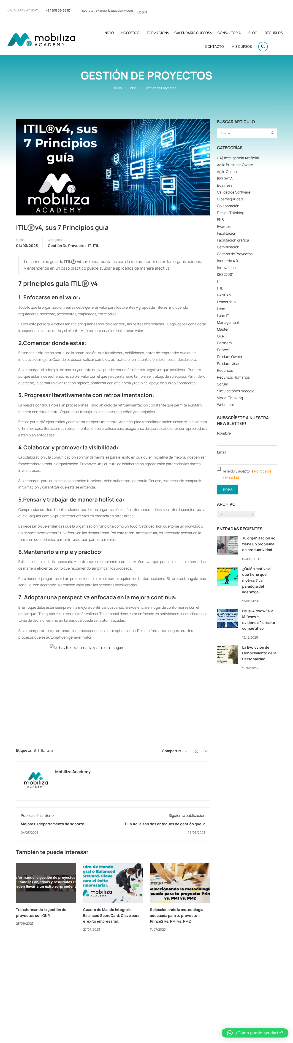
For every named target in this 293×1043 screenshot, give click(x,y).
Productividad (228, 363)
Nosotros (130, 32)
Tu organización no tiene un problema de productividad (258, 544)
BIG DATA (225, 178)
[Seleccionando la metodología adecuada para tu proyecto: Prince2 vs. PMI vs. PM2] (180, 882)
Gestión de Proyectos (160, 88)
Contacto (214, 46)
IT (89, 245)
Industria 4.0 (227, 260)
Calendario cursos (192, 32)
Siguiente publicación (187, 815)
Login (142, 12)
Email (221, 452)
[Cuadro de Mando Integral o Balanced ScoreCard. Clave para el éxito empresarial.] (113, 882)
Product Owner (229, 356)
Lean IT (223, 315)
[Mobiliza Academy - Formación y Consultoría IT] (41, 39)
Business (224, 185)
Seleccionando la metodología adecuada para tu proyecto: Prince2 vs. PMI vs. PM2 (176, 915)
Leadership (226, 301)
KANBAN (224, 294)
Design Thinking (230, 212)
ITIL (96, 245)
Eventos (224, 226)
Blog (252, 32)
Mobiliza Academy (73, 771)
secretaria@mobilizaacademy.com (107, 10)
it (35, 750)
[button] (255, 1033)
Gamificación (228, 246)
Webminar (225, 404)
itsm (49, 750)
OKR (220, 336)
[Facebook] (186, 751)
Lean (221, 308)
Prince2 (223, 349)
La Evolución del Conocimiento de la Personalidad (259, 653)
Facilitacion (226, 233)
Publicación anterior (38, 815)
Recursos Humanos (233, 377)
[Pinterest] (206, 751)
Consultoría (229, 32)
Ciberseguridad (230, 199)
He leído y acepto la (246, 474)
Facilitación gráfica (233, 240)
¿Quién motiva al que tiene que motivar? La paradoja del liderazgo (256, 580)
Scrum (222, 384)
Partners (224, 342)
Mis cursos (241, 46)
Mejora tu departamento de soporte (52, 823)
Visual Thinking (230, 397)
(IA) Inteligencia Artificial (238, 157)
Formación (157, 32)
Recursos (274, 32)
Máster (223, 329)
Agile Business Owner (235, 164)
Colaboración (228, 205)
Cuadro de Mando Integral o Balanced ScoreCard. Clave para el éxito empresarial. (111, 915)
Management (228, 322)
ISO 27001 (225, 274)
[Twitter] (196, 751)
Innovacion (226, 267)
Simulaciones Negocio (235, 390)
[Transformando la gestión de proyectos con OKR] (46, 882)
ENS (220, 219)
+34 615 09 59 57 (58, 10)
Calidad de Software (233, 192)
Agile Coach (227, 171)
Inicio (109, 32)
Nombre (224, 433)
